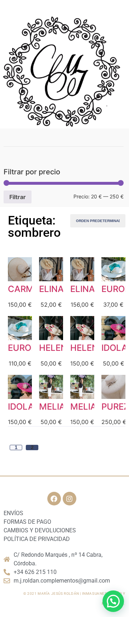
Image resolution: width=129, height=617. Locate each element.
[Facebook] (54, 498)
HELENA (56, 348)
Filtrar (17, 197)
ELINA (51, 289)
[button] (113, 601)
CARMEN (26, 289)
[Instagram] (69, 498)
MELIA (52, 406)
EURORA (25, 348)
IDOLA (114, 348)
